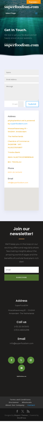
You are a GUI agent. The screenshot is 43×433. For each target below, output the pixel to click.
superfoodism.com (18, 124)
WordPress (21, 418)
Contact (31, 405)
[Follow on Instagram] (30, 360)
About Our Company (15, 405)
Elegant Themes (21, 415)
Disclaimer (14, 402)
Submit (32, 104)
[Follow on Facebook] (11, 360)
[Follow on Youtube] (21, 368)
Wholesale (27, 402)
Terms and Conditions (20, 399)
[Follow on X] (21, 360)
